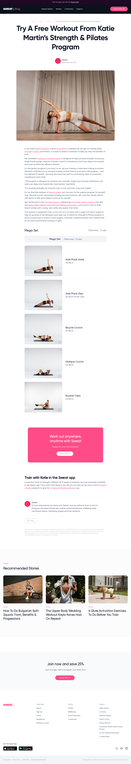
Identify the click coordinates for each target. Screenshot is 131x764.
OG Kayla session (52, 202)
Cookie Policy (104, 736)
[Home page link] (8, 9)
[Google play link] (26, 748)
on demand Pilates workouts (62, 488)
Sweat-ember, (55, 192)
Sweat (33, 21)
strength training (32, 151)
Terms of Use (104, 719)
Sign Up (39, 712)
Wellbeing (72, 712)
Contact (102, 712)
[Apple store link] (10, 748)
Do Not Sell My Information (109, 733)
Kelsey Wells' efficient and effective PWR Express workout (53, 205)
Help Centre (104, 708)
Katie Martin (61, 149)
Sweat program (42, 149)
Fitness (49, 21)
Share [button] (32, 520)
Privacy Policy (7, 760)
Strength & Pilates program (49, 158)
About (39, 708)
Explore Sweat (47, 9)
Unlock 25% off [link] (65, 454)
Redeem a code (43, 723)
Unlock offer (75, 2)
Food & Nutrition (74, 715)
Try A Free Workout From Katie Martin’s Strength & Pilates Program (77, 21)
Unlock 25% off (118, 9)
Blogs (41, 21)
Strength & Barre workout (84, 202)
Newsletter (41, 719)
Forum (39, 715)
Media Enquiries (105, 715)
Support (80, 9)
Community (69, 9)
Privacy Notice (104, 723)
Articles (58, 9)
